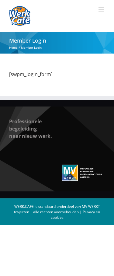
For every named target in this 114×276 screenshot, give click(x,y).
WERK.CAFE (24, 206)
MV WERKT (91, 206)
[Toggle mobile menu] (101, 9)
